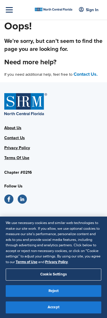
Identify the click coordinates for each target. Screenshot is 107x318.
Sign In (92, 9)
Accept (53, 307)
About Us (12, 127)
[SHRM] (53, 7)
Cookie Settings (53, 274)
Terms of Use (26, 262)
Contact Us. (86, 74)
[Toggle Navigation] (19, 10)
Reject (54, 291)
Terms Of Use (16, 157)
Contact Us (14, 137)
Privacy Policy (17, 147)
